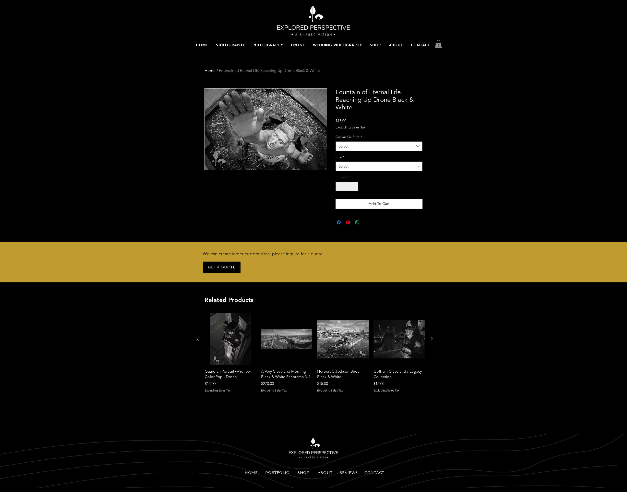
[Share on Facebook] (339, 222)
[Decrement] (339, 186)
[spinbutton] (346, 186)
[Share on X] (367, 222)
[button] (438, 44)
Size (340, 157)
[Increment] (354, 186)
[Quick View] (230, 339)
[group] (315, 355)
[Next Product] (432, 339)
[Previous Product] (198, 339)
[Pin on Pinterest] (348, 222)
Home (210, 70)
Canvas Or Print (349, 137)
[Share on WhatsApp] (357, 222)
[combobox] (379, 146)
